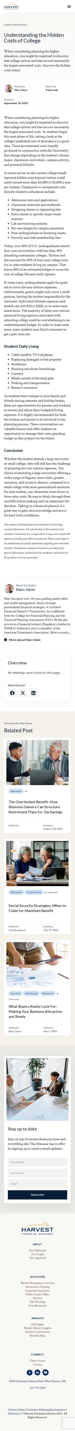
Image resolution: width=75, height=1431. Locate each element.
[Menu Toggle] (69, 6)
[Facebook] (29, 1372)
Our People (37, 1254)
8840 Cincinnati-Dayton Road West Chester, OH (37, 1381)
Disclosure (14, 1413)
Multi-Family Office (37, 1294)
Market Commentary (37, 1332)
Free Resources (37, 1306)
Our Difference (37, 1250)
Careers (37, 1364)
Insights (8, 24)
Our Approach (37, 1258)
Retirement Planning (38, 1287)
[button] (12, 692)
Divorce (37, 1298)
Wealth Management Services (37, 1283)
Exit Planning (37, 1302)
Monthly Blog (19, 24)
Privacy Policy (16, 1410)
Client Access (37, 1361)
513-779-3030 (38, 1388)
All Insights (37, 1324)
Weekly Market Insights (37, 1328)
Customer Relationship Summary (46, 1410)
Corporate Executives (37, 1291)
